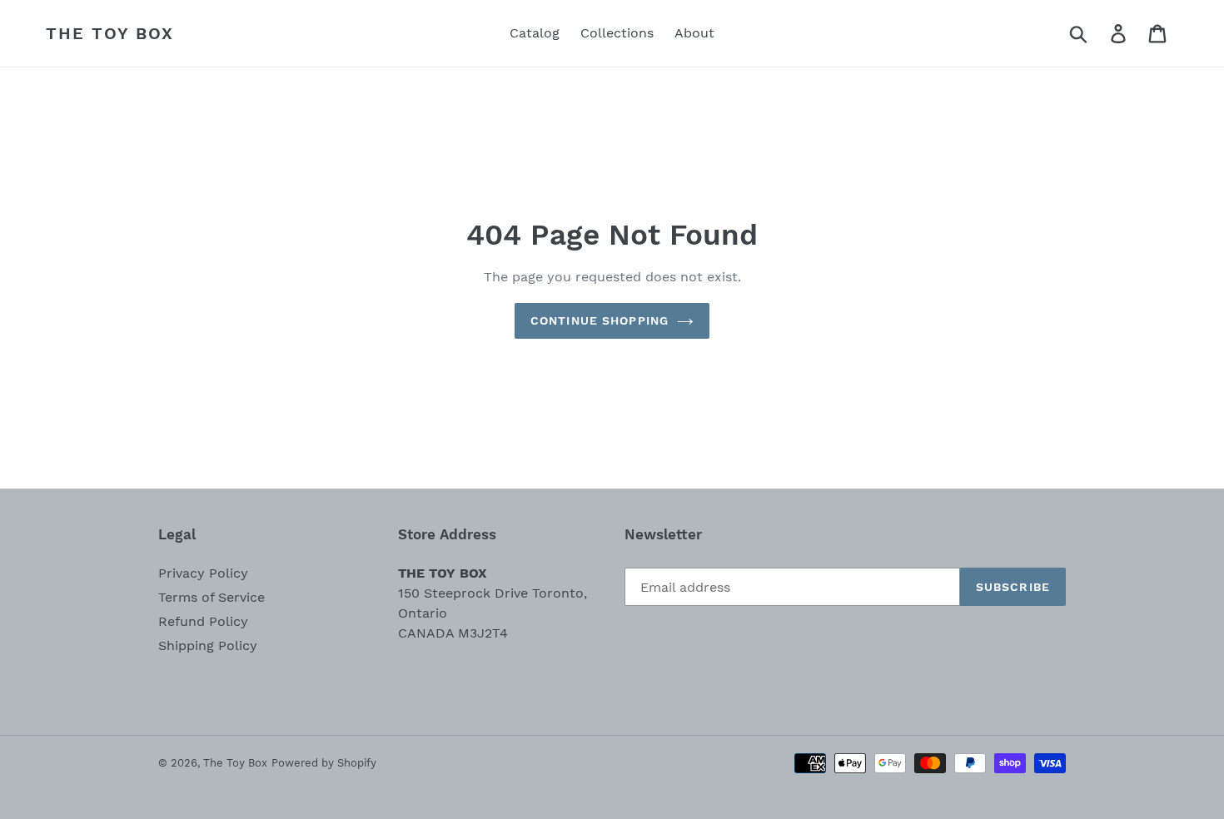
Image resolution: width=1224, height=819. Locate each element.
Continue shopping (599, 320)
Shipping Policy (207, 645)
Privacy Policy (203, 573)
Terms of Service (211, 597)
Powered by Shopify (323, 763)
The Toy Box (110, 33)
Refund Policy (203, 621)
